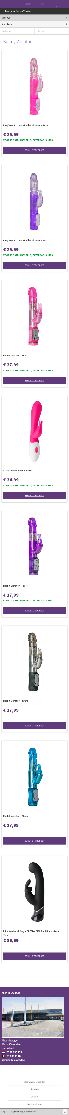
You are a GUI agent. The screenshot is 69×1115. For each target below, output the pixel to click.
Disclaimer (34, 1089)
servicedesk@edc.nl (14, 1060)
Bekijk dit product (34, 150)
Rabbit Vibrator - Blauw (15, 816)
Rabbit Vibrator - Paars (15, 585)
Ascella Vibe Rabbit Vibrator (18, 470)
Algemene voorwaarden (34, 1082)
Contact (34, 1096)
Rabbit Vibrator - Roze (15, 355)
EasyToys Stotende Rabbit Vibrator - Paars (26, 240)
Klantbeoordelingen (34, 1104)
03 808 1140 (13, 1056)
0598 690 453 (14, 1052)
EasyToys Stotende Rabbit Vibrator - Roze (25, 125)
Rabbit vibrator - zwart (15, 700)
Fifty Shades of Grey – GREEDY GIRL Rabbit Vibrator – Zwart (31, 933)
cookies (33, 1112)
